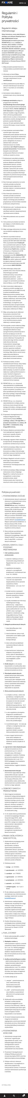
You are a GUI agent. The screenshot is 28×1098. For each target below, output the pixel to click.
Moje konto (4, 1095)
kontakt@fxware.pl (20, 520)
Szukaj (14, 1095)
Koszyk (21, 1095)
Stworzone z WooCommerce (17, 1089)
